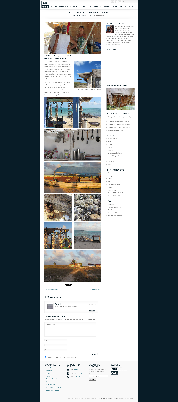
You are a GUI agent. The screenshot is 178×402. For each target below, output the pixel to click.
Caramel (110, 150)
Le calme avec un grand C (124, 127)
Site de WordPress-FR (114, 213)
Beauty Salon (119, 130)
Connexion (111, 204)
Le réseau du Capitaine (115, 153)
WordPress (130, 398)
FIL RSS (78, 377)
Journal (84, 6)
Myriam (110, 159)
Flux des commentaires (115, 210)
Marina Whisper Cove (114, 156)
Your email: (92, 374)
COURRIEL (77, 370)
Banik (109, 141)
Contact (114, 6)
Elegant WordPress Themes (109, 398)
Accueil (54, 6)
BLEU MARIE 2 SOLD (114, 196)
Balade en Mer (112, 138)
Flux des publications (114, 207)
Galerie (74, 6)
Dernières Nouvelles (99, 6)
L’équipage (63, 6)
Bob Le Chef (111, 147)
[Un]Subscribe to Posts (115, 216)
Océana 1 (111, 161)
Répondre (92, 310)
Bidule (110, 144)
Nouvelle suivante (95, 289)
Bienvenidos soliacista (123, 124)
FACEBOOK (78, 373)
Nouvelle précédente (52, 289)
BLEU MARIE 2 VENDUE (115, 193)
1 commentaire (99, 16)
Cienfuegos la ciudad (122, 121)
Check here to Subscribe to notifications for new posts (63, 357)
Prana (109, 164)
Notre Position (127, 6)
